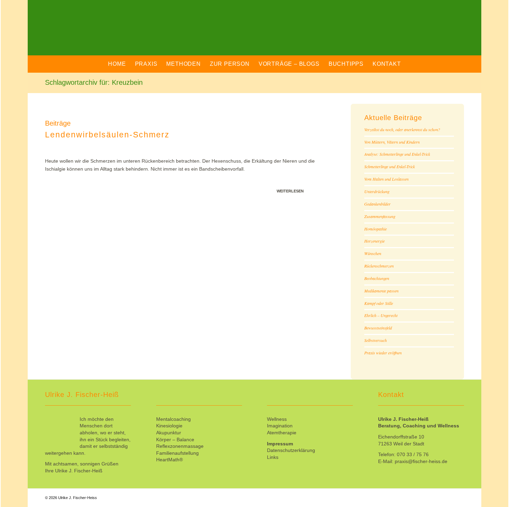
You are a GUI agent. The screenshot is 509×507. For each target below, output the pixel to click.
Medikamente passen (381, 290)
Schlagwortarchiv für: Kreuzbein (94, 82)
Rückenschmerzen (379, 266)
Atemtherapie (281, 432)
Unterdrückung (377, 191)
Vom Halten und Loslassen (386, 179)
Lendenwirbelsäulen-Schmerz (107, 134)
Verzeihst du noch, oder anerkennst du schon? (402, 129)
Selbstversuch (375, 340)
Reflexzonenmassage (180, 446)
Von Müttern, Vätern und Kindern (392, 142)
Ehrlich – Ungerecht (381, 315)
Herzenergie (374, 241)
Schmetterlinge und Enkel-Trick (389, 166)
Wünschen (372, 253)
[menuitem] (117, 64)
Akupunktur (168, 432)
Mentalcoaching (173, 419)
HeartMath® (169, 459)
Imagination (280, 425)
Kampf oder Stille (378, 303)
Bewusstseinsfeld (378, 328)
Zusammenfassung (379, 216)
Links (272, 457)
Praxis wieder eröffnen (383, 352)
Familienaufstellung (177, 453)
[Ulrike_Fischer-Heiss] (119, 33)
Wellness (277, 419)
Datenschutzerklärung (291, 450)
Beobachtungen (376, 278)
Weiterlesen (290, 191)
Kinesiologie (169, 425)
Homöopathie (375, 229)
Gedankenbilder (377, 204)
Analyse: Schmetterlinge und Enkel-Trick (397, 154)
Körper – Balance (175, 439)
